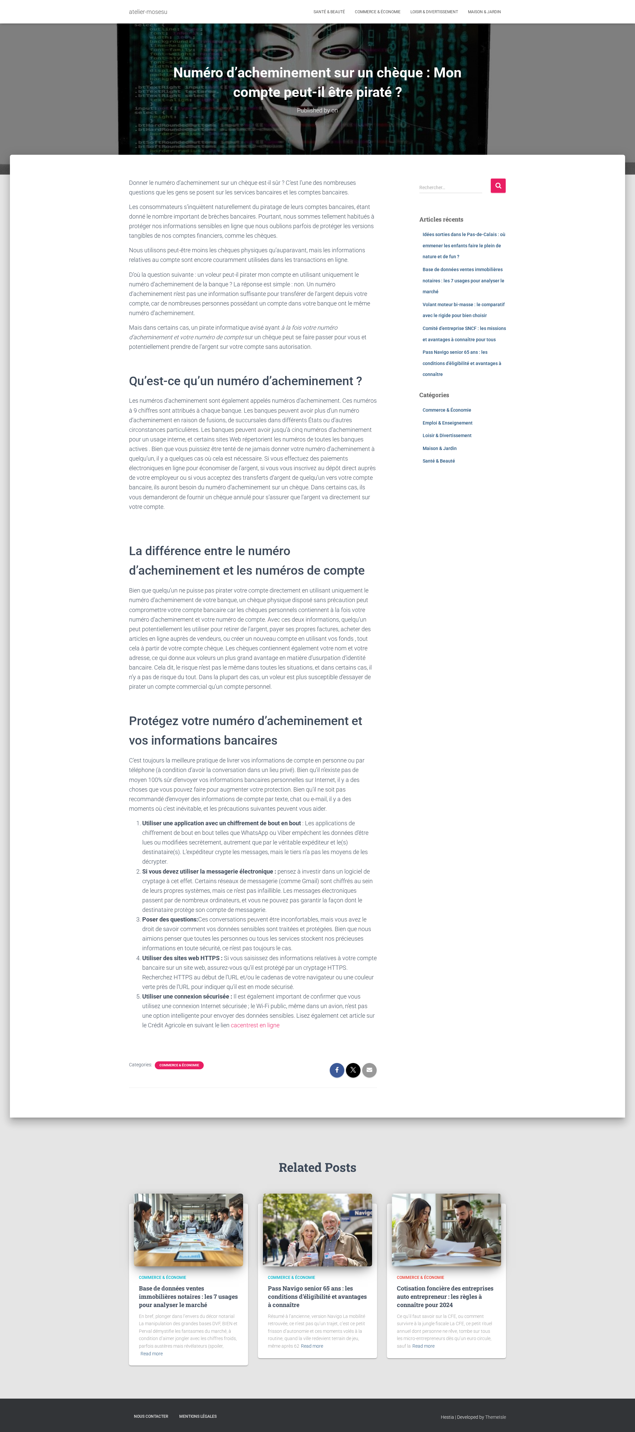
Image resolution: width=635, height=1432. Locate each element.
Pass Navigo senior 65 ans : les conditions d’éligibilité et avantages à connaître (462, 363)
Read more (152, 1353)
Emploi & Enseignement (448, 423)
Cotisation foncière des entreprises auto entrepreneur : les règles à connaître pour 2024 (445, 1296)
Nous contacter (151, 1416)
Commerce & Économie (378, 12)
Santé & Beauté (329, 12)
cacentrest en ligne (255, 1025)
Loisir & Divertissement (434, 12)
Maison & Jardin (484, 12)
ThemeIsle (495, 1417)
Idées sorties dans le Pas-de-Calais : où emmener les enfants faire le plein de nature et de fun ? (464, 245)
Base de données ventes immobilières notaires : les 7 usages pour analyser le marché (463, 280)
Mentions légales (198, 1416)
